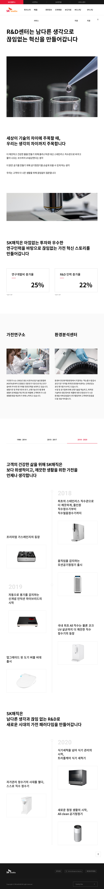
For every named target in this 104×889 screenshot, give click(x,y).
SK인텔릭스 (12, 2)
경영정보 (48, 9)
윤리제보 (74, 871)
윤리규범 (58, 871)
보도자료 (68, 9)
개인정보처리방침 (91, 871)
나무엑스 (35, 2)
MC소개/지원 (78, 11)
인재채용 (58, 9)
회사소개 (27, 9)
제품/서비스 (36, 11)
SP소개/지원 (90, 11)
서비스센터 (81, 2)
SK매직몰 (58, 2)
